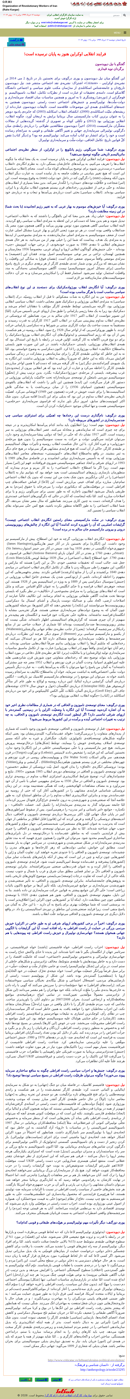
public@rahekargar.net (59, 26)
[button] (56, 1380)
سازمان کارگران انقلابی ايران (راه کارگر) (68, 1395)
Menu (119, 33)
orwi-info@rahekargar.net (54, 22)
